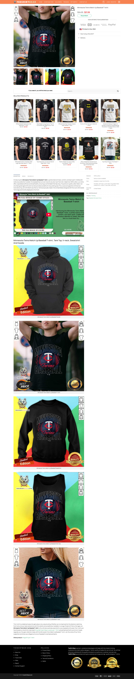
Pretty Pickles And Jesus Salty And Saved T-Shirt (67, 162)
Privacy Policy (46, 650)
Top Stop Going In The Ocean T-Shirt (110, 162)
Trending (66, 2)
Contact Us (83, 2)
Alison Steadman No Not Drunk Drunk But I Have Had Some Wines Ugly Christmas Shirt (88, 163)
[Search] (103, 2)
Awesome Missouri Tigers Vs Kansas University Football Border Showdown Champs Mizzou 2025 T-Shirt (110, 126)
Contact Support (20, 666)
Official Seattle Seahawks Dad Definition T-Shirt (23, 124)
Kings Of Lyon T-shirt (28, 637)
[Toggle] (78, 34)
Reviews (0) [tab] (31, 176)
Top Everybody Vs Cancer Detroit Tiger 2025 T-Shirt (45, 162)
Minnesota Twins (97, 198)
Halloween (58, 2)
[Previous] (16, 36)
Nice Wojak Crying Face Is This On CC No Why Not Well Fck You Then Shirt (45, 125)
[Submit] (117, 91)
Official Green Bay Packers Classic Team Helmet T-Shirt (67, 124)
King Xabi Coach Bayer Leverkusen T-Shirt (47, 630)
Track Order (18, 658)
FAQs (16, 660)
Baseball (91, 198)
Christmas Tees (48, 2)
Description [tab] (16, 176)
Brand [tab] (24, 176)
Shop (16, 655)
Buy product (84, 15)
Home (40, 2)
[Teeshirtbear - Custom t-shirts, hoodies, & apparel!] (25, 2)
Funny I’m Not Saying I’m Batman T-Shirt (88, 124)
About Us (17, 652)
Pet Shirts (74, 2)
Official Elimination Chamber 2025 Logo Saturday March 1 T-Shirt (23, 162)
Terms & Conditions (47, 658)
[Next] (71, 36)
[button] (111, 2)
